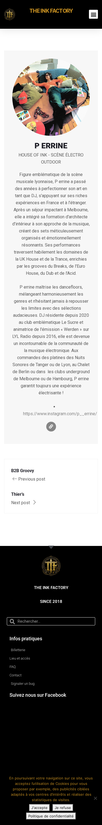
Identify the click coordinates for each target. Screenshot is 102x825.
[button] (93, 14)
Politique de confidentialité (51, 816)
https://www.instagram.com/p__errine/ (60, 413)
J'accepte (39, 807)
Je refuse (63, 807)
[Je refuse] (95, 798)
